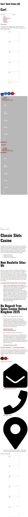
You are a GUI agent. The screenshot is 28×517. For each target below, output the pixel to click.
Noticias (5, 20)
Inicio (4, 16)
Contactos (5, 22)
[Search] (13, 14)
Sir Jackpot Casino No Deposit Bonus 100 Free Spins (13, 283)
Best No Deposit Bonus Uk (9, 330)
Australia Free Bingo (8, 329)
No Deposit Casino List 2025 (10, 345)
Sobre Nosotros (6, 18)
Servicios (5, 19)
